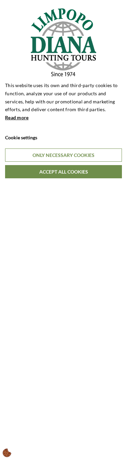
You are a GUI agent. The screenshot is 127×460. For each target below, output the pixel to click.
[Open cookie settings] (7, 453)
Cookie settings (21, 137)
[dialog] (63, 230)
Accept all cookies (63, 172)
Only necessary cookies (63, 155)
